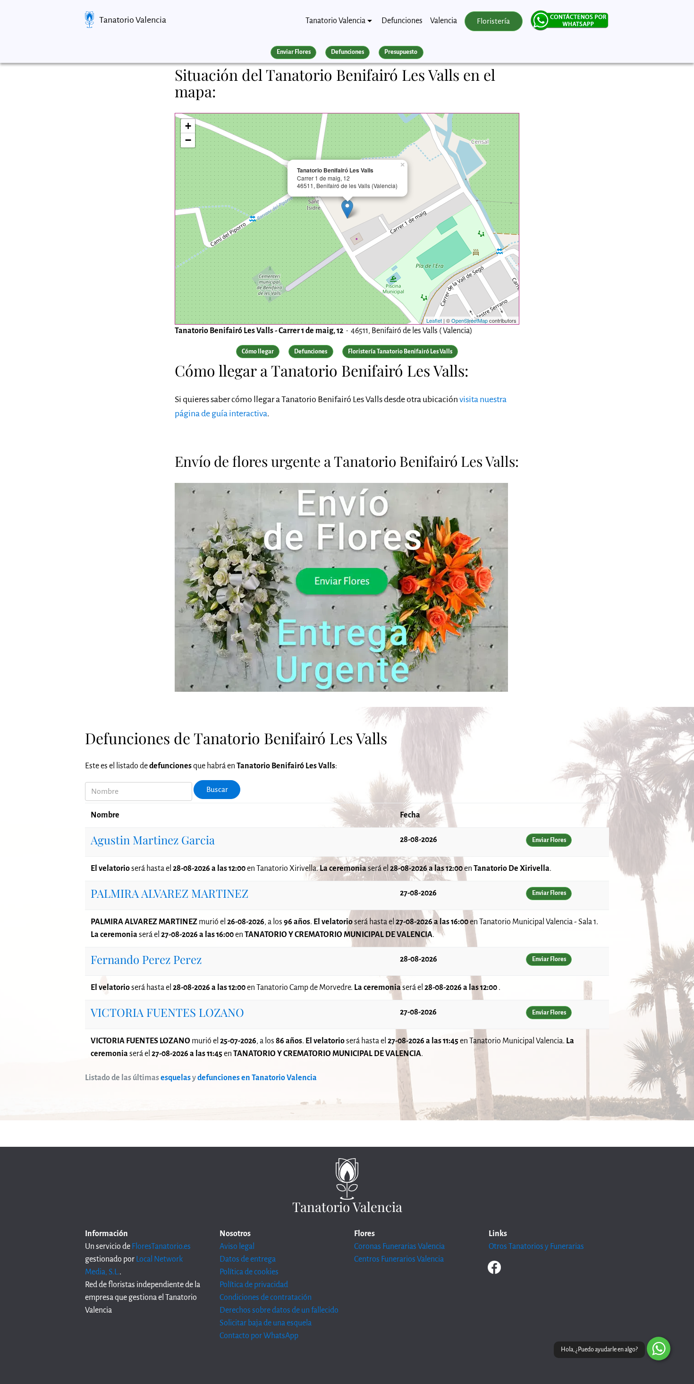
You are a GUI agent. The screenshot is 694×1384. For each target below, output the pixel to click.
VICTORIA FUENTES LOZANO (167, 1012)
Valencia (443, 21)
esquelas (176, 1078)
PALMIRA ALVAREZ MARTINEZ (169, 893)
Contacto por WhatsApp (259, 1336)
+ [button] (188, 126)
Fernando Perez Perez (146, 959)
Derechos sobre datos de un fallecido (279, 1310)
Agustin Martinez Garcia (153, 839)
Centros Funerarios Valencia (399, 1259)
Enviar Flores (294, 52)
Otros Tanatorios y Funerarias (536, 1246)
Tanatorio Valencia (132, 20)
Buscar (217, 789)
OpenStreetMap (469, 320)
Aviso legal (237, 1246)
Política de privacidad (254, 1285)
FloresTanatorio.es (161, 1246)
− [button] (188, 140)
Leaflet (434, 320)
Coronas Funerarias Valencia (399, 1246)
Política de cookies (249, 1272)
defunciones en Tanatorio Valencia (257, 1078)
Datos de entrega (248, 1259)
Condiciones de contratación (266, 1297)
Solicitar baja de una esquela (266, 1323)
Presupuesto (400, 52)
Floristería (493, 21)
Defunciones (402, 21)
